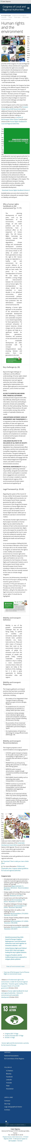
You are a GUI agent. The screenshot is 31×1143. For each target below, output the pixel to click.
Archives (7, 1110)
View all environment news (15, 966)
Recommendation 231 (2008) (19, 921)
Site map (7, 1104)
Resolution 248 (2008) (10, 923)
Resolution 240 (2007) (10, 929)
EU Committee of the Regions (14, 1059)
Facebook (9, 1077)
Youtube (9, 1083)
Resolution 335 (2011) (16, 895)
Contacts (7, 1101)
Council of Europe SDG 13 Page (14, 1035)
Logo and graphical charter (13, 1107)
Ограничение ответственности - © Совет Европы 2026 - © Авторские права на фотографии (15, 1139)
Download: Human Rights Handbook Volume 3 (16, 190)
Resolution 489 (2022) (10, 888)
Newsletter (10, 1089)
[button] (15, 2)
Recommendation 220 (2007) (19, 927)
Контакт (19, 1141)
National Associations (11, 1056)
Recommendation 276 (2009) (19, 913)
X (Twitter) (9, 1071)
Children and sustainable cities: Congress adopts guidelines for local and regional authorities (14, 868)
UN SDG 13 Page (10, 1037)
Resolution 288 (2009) (15, 907)
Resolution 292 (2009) (10, 915)
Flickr (8, 1086)
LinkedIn (9, 1080)
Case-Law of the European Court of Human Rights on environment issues (16, 973)
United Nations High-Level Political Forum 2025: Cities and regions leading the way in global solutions (16, 950)
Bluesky (8, 1074)
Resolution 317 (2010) (15, 901)
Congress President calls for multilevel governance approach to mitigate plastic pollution (16, 957)
